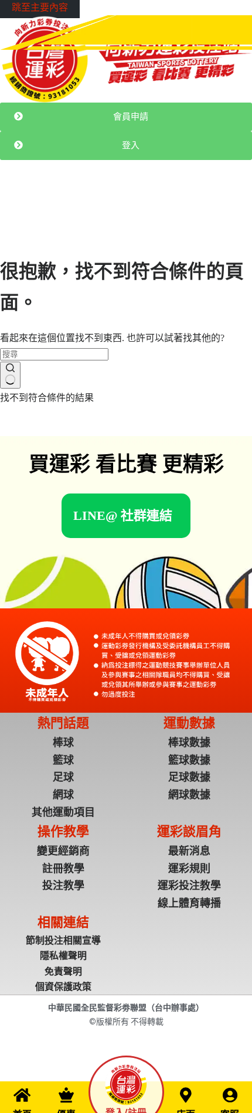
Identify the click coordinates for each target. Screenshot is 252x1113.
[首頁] (22, 1094)
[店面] (185, 1094)
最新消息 (39, 202)
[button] (122, 515)
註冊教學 (214, 202)
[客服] (229, 1094)
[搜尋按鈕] (10, 375)
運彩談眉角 (172, 202)
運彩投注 (77, 202)
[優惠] (66, 1094)
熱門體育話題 (123, 202)
